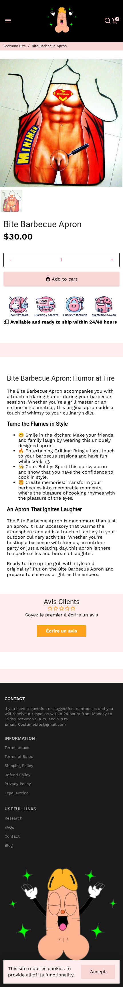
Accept (98, 971)
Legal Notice (17, 793)
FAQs (9, 827)
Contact (12, 836)
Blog (9, 845)
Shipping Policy (19, 766)
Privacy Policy (18, 784)
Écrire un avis (61, 631)
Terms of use (17, 747)
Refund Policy (17, 775)
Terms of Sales (19, 756)
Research (13, 818)
